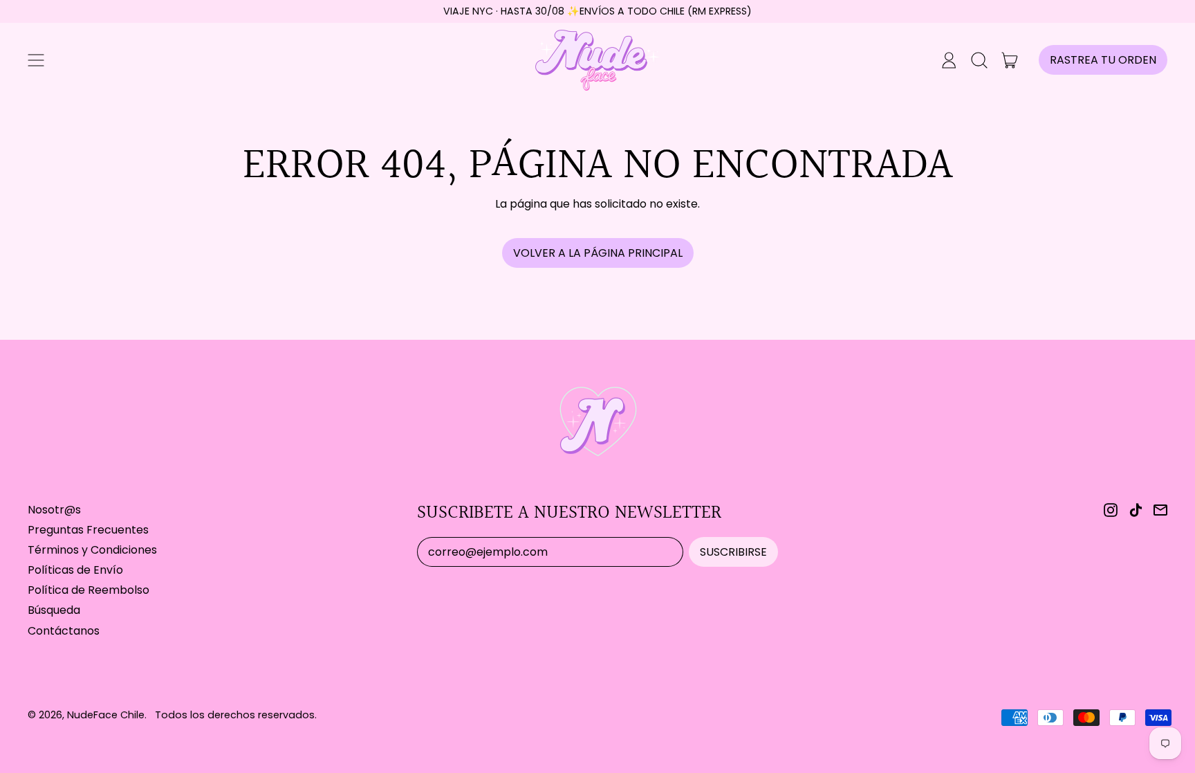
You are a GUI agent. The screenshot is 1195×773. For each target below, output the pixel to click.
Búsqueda (54, 610)
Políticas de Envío (75, 570)
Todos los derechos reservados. (236, 715)
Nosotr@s (54, 510)
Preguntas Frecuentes (88, 530)
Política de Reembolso (88, 590)
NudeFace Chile (106, 715)
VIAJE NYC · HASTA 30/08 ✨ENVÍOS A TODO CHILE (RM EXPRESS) (597, 11)
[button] (979, 60)
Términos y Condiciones (92, 550)
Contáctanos (64, 631)
